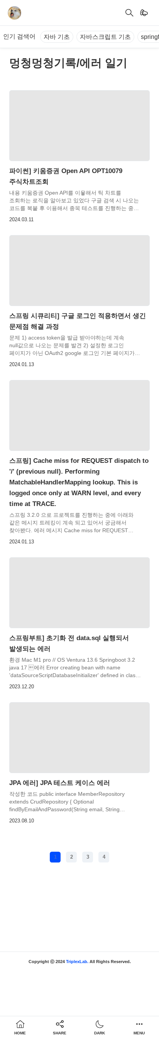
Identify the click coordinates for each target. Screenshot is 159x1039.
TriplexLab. (77, 961)
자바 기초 (57, 37)
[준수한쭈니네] (14, 13)
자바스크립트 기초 (105, 37)
